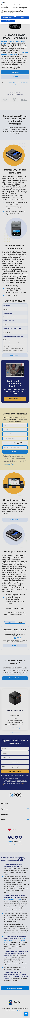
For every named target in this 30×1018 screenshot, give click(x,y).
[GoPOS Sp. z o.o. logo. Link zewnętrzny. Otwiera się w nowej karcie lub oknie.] (3, 2)
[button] (26, 1014)
